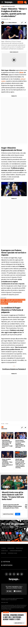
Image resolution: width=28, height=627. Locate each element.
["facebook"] (17, 533)
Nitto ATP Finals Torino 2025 (9, 6)
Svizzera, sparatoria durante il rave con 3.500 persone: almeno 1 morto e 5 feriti (13, 617)
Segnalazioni (11, 548)
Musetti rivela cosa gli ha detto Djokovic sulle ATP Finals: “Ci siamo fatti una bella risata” (13, 495)
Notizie (2, 423)
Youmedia (3, 548)
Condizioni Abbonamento (16, 550)
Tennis (6, 423)
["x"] (13, 533)
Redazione (3, 553)
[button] (25, 22)
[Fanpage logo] (9, 2)
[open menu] (2, 2)
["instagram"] (6, 533)
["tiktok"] (3, 533)
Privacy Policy (19, 548)
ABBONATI (20, 2)
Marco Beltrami (12, 22)
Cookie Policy (4, 550)
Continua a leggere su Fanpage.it (14, 369)
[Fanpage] (14, 579)
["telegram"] (20, 533)
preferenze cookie (12, 553)
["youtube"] (10, 533)
